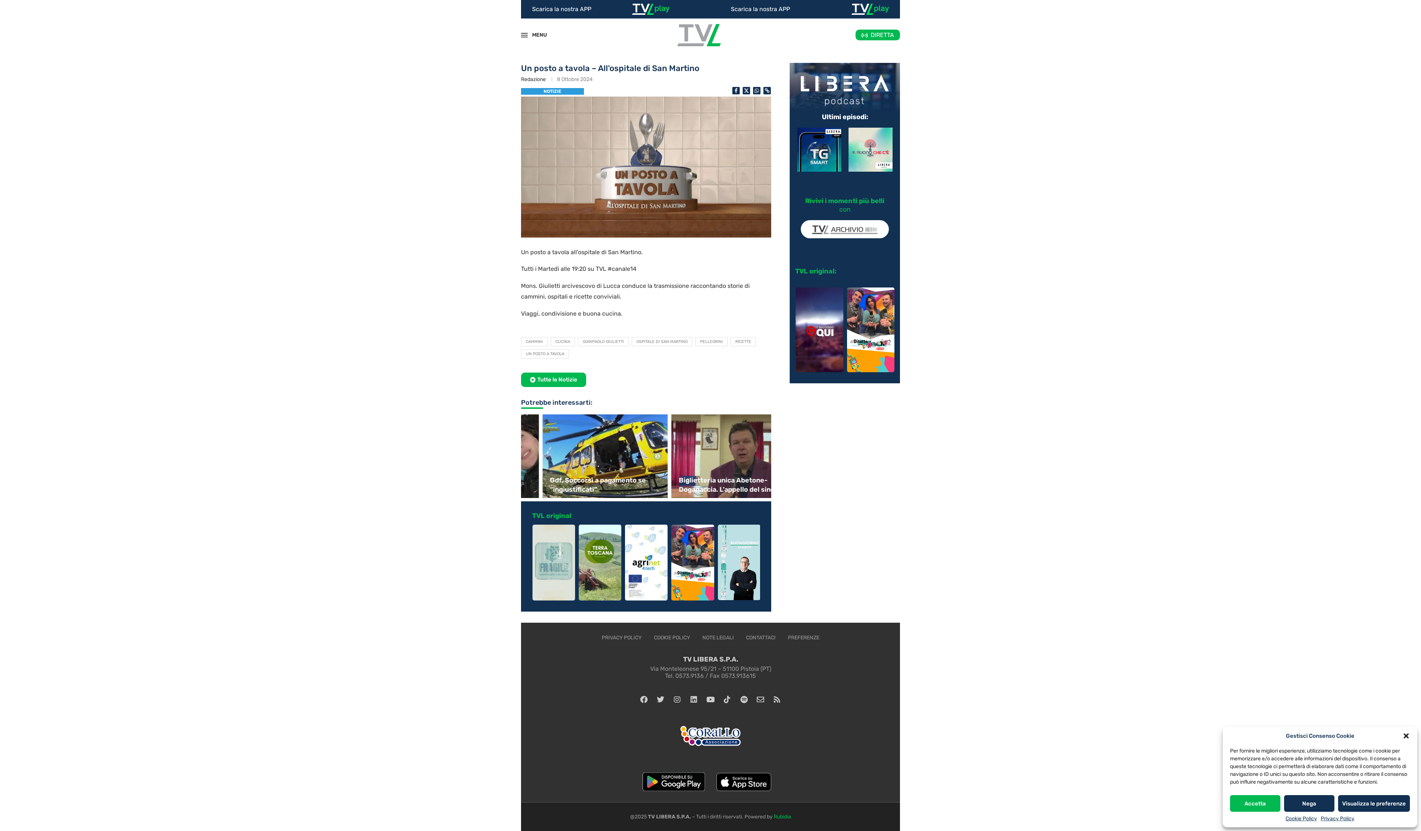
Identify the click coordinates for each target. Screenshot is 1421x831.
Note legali (718, 638)
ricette (743, 341)
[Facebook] (643, 699)
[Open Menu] (524, 35)
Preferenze (803, 638)
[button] (1406, 736)
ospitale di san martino (662, 341)
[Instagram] (677, 699)
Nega (1309, 803)
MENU (535, 35)
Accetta (1255, 803)
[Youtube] (710, 699)
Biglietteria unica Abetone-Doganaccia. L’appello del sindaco (709, 485)
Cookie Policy (1301, 818)
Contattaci (761, 638)
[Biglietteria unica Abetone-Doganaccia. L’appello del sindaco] (710, 456)
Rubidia (782, 817)
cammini (534, 341)
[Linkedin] (693, 699)
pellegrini (711, 341)
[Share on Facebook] (736, 90)
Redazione (533, 79)
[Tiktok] (727, 699)
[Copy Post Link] (767, 90)
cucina (562, 341)
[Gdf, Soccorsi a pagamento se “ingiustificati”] (581, 456)
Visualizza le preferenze (1374, 803)
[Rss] (777, 699)
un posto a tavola (545, 353)
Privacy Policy (1337, 818)
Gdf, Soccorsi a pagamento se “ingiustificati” (574, 485)
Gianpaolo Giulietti (603, 341)
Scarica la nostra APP (561, 9)
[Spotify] (743, 699)
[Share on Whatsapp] (756, 90)
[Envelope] (760, 699)
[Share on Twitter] (746, 90)
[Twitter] (660, 699)
